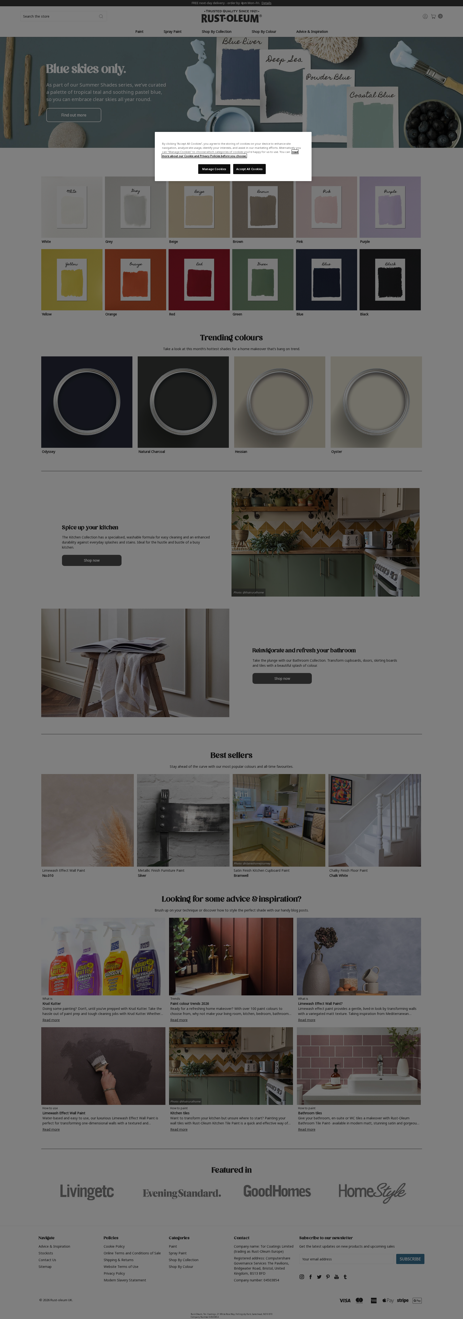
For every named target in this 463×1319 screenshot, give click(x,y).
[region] (233, 156)
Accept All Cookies (249, 169)
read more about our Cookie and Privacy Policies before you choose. (230, 154)
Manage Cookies (214, 169)
